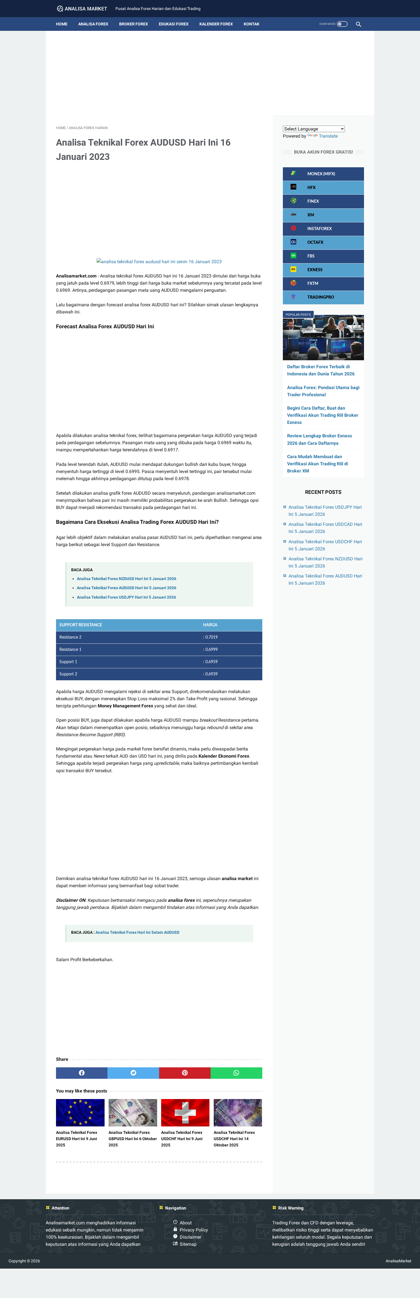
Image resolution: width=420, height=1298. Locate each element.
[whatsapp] (236, 1073)
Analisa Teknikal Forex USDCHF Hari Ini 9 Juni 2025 (182, 1138)
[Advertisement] (210, 75)
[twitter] (133, 1073)
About (186, 1222)
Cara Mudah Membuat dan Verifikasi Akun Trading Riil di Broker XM (317, 464)
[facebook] (81, 1073)
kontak (251, 24)
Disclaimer (190, 1237)
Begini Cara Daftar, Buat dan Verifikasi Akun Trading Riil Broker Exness (322, 415)
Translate (328, 136)
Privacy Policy (194, 1230)
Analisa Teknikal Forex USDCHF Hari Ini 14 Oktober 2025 (234, 1138)
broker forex (133, 24)
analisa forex (93, 24)
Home (61, 24)
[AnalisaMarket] (85, 9)
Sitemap (188, 1244)
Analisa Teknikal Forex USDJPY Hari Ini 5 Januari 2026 (126, 597)
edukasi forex (174, 24)
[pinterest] (185, 1073)
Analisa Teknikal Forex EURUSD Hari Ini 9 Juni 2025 (76, 1138)
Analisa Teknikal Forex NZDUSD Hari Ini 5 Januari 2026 (126, 578)
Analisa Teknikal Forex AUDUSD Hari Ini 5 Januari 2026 (126, 587)
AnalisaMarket (398, 1261)
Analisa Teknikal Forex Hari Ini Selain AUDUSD (137, 932)
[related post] (80, 1112)
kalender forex (216, 24)
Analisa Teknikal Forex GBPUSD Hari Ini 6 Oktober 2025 (133, 1138)
